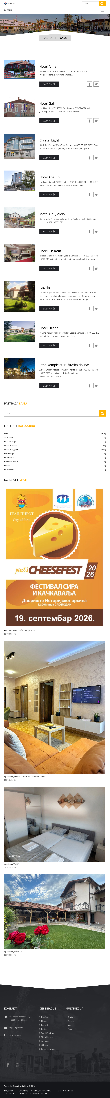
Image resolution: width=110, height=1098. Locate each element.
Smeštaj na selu (55, 446)
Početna (47, 37)
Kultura (55, 466)
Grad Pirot (55, 437)
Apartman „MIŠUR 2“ (13, 951)
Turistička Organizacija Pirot (16, 1086)
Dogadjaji (23, 1090)
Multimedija (55, 470)
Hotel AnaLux (49, 177)
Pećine (44, 1029)
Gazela (44, 287)
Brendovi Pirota (55, 462)
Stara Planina (47, 1037)
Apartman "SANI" (11, 864)
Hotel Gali (47, 103)
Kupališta (45, 1025)
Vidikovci (45, 1045)
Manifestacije (55, 442)
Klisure (44, 1021)
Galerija (71, 1021)
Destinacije (55, 454)
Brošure (71, 1017)
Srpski (10, 3)
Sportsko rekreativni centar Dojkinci (28, 1093)
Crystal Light (49, 140)
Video (70, 1029)
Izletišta (44, 1017)
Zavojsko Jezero (48, 1049)
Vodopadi (45, 1041)
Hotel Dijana (48, 328)
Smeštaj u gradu (55, 450)
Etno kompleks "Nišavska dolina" (64, 364)
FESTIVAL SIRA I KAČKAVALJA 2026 (19, 630)
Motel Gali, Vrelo (52, 214)
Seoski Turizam (47, 1033)
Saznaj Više (49, 84)
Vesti (55, 433)
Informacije (55, 458)
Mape (70, 1025)
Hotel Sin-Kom (50, 251)
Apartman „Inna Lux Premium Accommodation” (25, 776)
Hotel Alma (47, 66)
